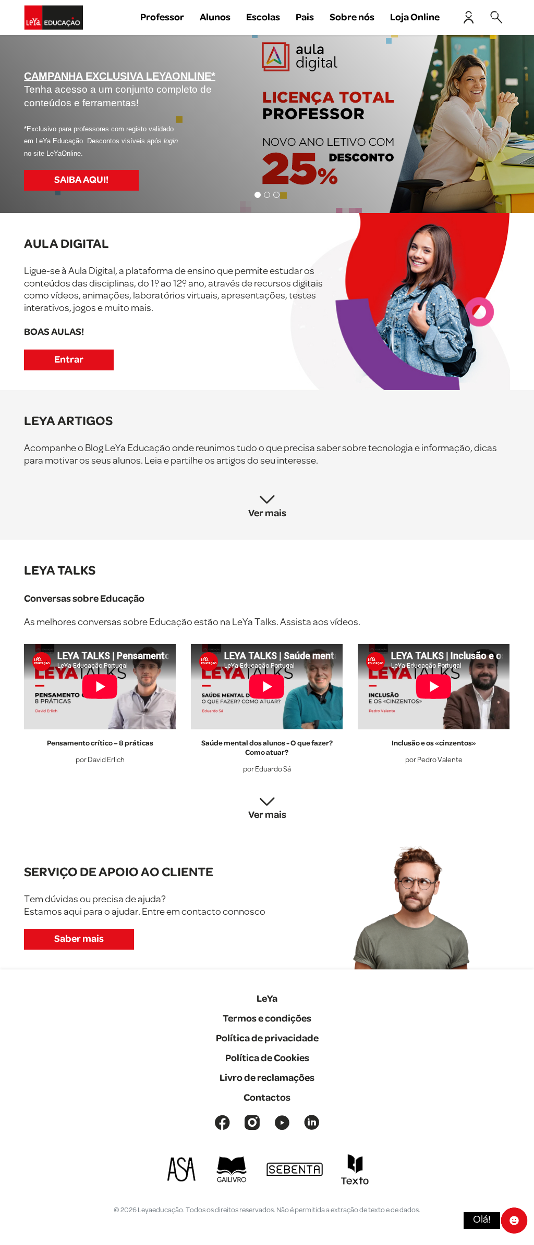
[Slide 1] (257, 195)
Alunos (215, 17)
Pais (305, 17)
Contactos (267, 1098)
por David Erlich (100, 760)
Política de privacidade (267, 1038)
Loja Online (415, 17)
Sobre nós (352, 17)
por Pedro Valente (434, 760)
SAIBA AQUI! (81, 180)
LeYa (267, 999)
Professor (162, 17)
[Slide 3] (276, 195)
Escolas (263, 17)
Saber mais (79, 939)
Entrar (68, 360)
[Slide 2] (267, 195)
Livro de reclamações (267, 1078)
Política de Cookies (267, 1058)
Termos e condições (267, 1019)
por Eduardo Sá (267, 769)
